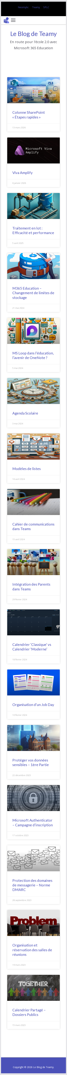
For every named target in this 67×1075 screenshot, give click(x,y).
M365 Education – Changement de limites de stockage (33, 293)
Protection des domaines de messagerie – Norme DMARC (32, 885)
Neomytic (23, 7)
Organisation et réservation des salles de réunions (32, 950)
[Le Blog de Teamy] (6, 20)
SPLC (46, 7)
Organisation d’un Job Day (33, 704)
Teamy (36, 7)
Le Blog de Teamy (33, 33)
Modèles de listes (26, 468)
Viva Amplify (22, 172)
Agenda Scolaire (25, 413)
